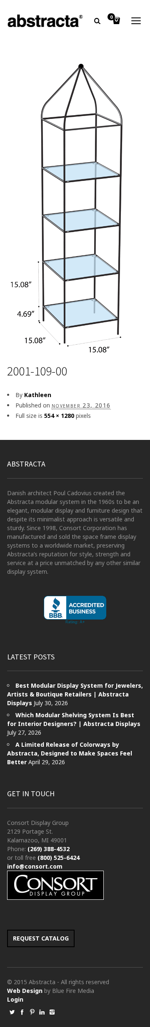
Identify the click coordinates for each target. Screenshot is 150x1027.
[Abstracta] (45, 21)
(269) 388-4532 (49, 849)
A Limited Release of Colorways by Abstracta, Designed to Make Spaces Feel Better (69, 753)
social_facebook (22, 1012)
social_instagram (52, 1012)
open (136, 21)
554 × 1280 (59, 416)
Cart (111, 17)
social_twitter (12, 1012)
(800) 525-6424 (59, 858)
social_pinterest (32, 1012)
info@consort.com (34, 866)
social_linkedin (42, 1012)
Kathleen (37, 395)
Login (15, 999)
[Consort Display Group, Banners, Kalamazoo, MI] (75, 610)
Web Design (24, 991)
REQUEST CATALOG (41, 938)
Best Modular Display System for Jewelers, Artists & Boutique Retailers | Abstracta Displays (75, 694)
